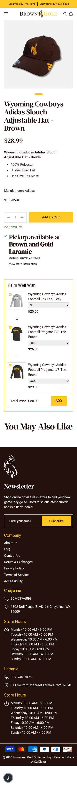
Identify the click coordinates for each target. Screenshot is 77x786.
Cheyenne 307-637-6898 (54, 3)
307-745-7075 (21, 677)
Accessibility (13, 581)
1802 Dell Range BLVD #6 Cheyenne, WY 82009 (40, 609)
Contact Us (12, 556)
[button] (8, 778)
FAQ (7, 549)
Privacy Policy (14, 568)
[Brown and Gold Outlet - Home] (38, 14)
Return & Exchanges (18, 562)
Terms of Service (16, 575)
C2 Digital (40, 761)
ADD (59, 401)
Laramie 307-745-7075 (21, 3)
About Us (10, 543)
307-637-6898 (21, 598)
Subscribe (56, 521)
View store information (23, 263)
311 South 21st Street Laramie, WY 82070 (41, 685)
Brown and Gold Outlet (27, 757)
